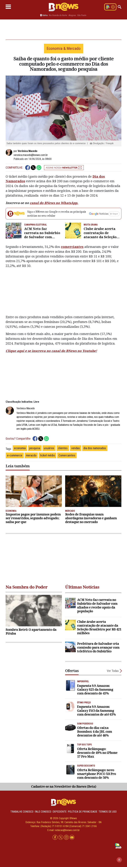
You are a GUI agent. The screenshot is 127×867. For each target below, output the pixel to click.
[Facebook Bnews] (55, 837)
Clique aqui (15, 351)
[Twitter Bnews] (61, 837)
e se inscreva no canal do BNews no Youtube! (60, 351)
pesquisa (34, 448)
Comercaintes (67, 455)
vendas (75, 448)
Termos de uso (108, 811)
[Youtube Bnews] (71, 837)
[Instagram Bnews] (66, 837)
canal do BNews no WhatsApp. (54, 203)
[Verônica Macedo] (10, 152)
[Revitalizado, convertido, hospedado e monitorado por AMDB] (118, 845)
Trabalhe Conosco (21, 811)
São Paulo (81, 15)
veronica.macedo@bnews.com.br (31, 155)
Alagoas (72, 15)
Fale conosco (43, 811)
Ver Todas (113, 671)
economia (20, 448)
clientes (63, 448)
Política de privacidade (82, 811)
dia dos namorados (95, 448)
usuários (49, 448)
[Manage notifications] (119, 859)
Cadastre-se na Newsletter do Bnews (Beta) (63, 786)
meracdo (31, 455)
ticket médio (47, 455)
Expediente (59, 811)
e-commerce (14, 455)
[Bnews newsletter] (64, 167)
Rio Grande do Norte (58, 15)
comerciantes (72, 246)
